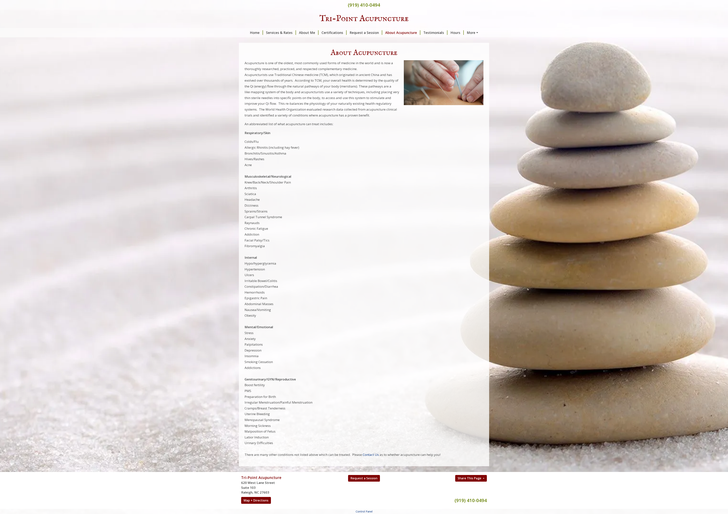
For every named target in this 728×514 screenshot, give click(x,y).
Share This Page (470, 478)
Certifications (332, 32)
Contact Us (371, 454)
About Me (307, 32)
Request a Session (364, 32)
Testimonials (433, 32)
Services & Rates (279, 32)
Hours (455, 32)
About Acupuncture (401, 32)
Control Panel (364, 511)
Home (255, 32)
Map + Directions (256, 500)
